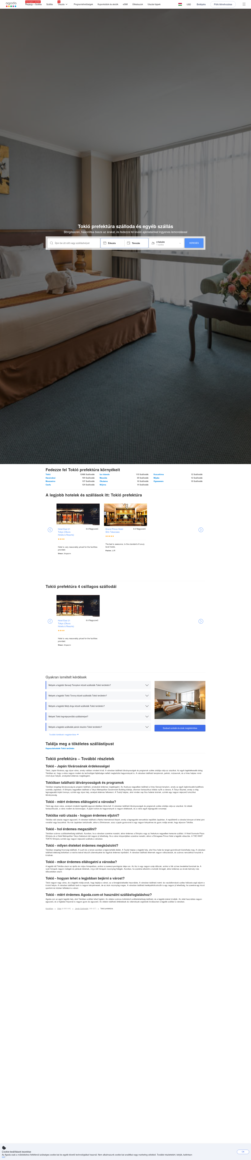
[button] (180, 4)
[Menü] (244, 4)
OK (243, 1151)
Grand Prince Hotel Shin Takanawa (114, 530)
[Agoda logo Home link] (11, 4)
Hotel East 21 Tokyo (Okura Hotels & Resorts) (66, 532)
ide (3, 1156)
